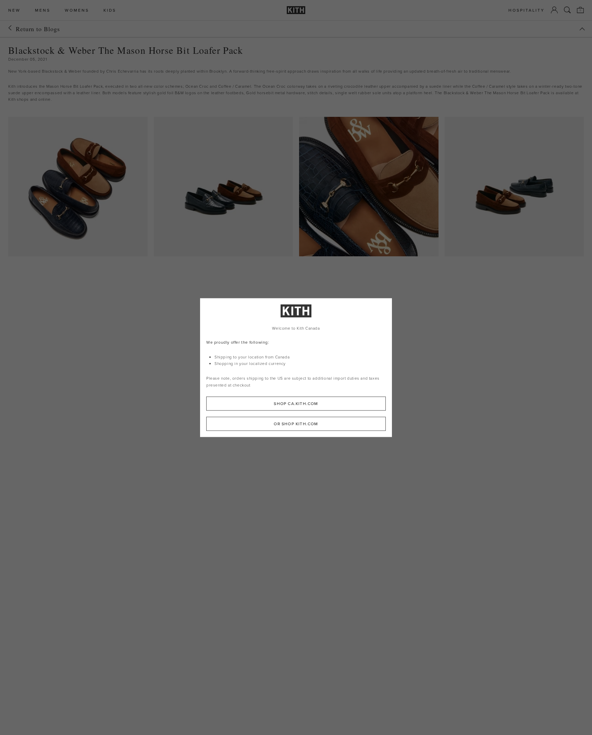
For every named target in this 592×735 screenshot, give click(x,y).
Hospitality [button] (526, 10)
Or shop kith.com (296, 424)
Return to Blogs (38, 29)
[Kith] (296, 10)
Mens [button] (42, 10)
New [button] (14, 10)
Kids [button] (109, 10)
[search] (567, 10)
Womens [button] (77, 10)
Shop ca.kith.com (296, 403)
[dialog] (296, 367)
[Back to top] (582, 29)
